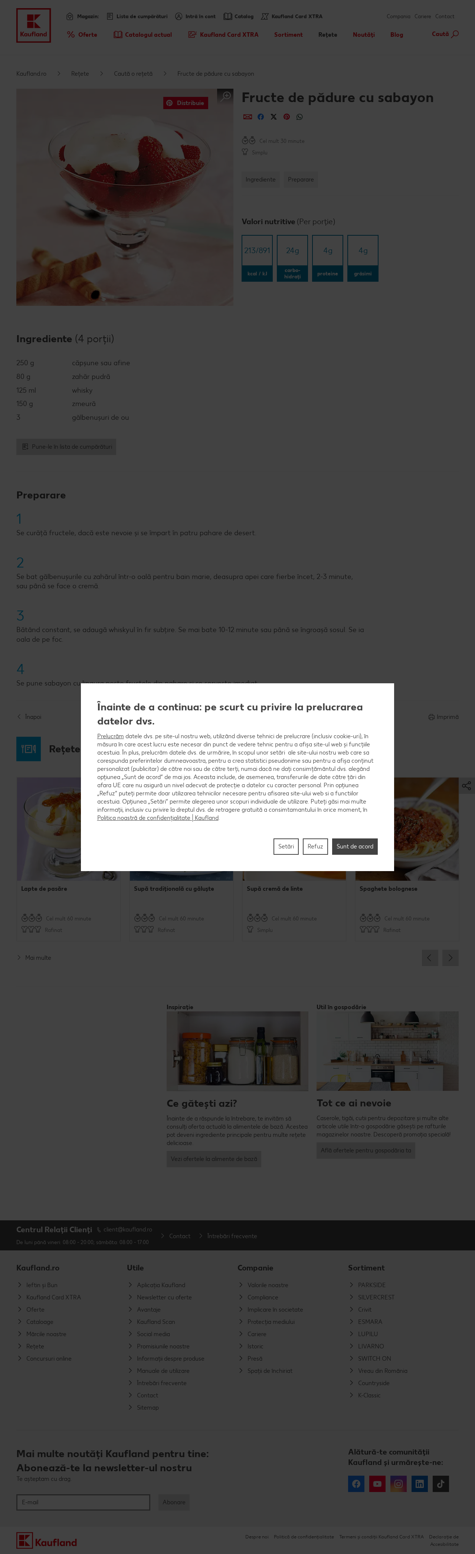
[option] (68, 859)
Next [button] (450, 958)
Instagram (398, 1484)
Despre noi (257, 1537)
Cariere (423, 16)
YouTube (377, 1484)
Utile (135, 1267)
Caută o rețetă (133, 73)
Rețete (80, 73)
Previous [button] (430, 958)
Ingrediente (261, 179)
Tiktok (441, 1484)
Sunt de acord (355, 846)
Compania (398, 16)
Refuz (315, 846)
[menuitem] (81, 34)
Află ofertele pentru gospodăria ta (366, 1150)
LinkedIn (420, 1484)
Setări (286, 846)
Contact (445, 16)
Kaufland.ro (31, 73)
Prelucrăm (110, 735)
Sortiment (366, 1267)
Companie (255, 1267)
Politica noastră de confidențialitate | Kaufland (158, 817)
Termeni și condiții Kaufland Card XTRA (381, 1537)
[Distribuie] (248, 117)
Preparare (301, 179)
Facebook (356, 1484)
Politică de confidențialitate (304, 1537)
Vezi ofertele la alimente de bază (214, 1158)
